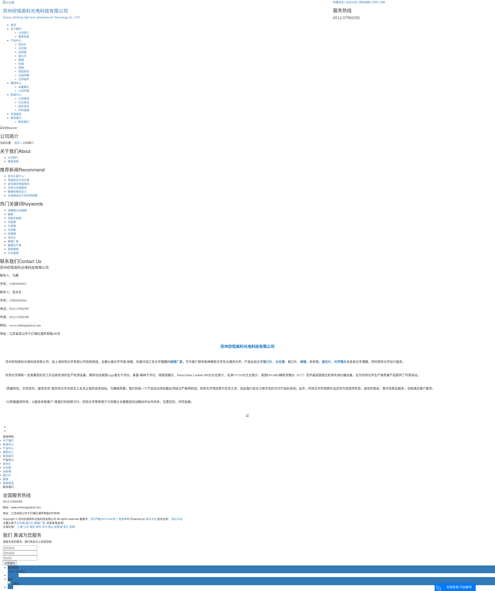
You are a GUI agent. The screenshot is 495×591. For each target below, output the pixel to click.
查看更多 (8, 483)
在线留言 (16, 114)
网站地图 (364, 2)
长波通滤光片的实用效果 (23, 195)
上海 (20, 526)
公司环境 (23, 91)
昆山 (51, 526)
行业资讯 (23, 102)
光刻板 (12, 229)
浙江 (66, 526)
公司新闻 (23, 98)
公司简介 (23, 32)
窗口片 (22, 56)
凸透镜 (12, 226)
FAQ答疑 (23, 110)
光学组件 (23, 79)
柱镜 (21, 63)
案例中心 (16, 83)
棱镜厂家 (13, 241)
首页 (13, 25)
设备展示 (23, 87)
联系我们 (16, 118)
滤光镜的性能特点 (18, 184)
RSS (375, 2)
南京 (32, 526)
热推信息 (338, 2)
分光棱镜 (13, 253)
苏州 (44, 526)
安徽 (72, 526)
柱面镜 (12, 233)
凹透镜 (12, 222)
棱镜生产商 (14, 245)
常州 (38, 526)
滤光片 (22, 44)
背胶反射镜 (14, 218)
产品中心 (16, 40)
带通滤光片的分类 (18, 180)
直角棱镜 (13, 249)
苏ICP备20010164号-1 (104, 519)
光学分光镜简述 (17, 187)
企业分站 (351, 2)
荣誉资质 (23, 36)
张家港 (58, 526)
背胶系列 (23, 71)
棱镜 (21, 60)
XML (383, 2)
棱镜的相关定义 (17, 191)
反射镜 (22, 52)
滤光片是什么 (16, 176)
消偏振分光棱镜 (17, 210)
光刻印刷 (23, 75)
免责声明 (124, 519)
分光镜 (22, 48)
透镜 (21, 67)
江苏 (26, 526)
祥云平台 (151, 519)
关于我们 (16, 29)
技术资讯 (23, 106)
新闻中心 (16, 94)
